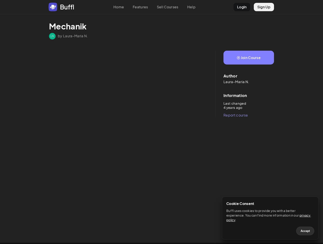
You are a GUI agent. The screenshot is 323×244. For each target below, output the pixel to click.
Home (118, 7)
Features (140, 7)
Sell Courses (167, 7)
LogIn (242, 7)
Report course (235, 115)
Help (191, 7)
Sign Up (263, 7)
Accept (305, 231)
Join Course (251, 57)
